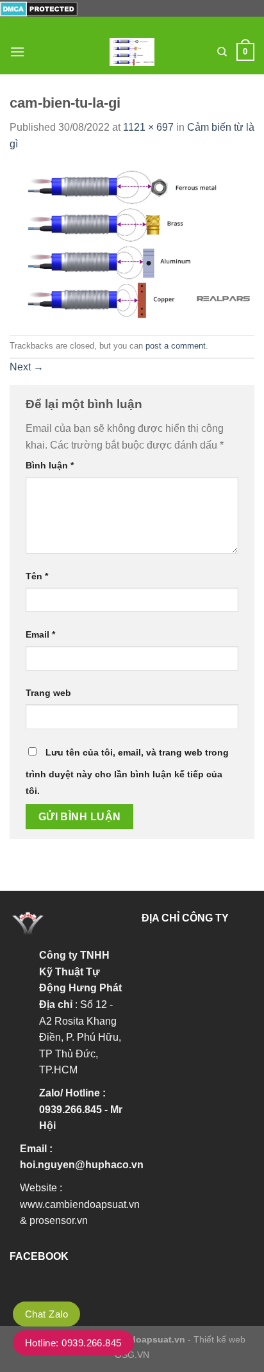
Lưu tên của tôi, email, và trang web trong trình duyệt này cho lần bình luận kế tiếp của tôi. (127, 771)
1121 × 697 (148, 127)
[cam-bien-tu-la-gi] (132, 242)
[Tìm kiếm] (222, 52)
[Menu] (17, 51)
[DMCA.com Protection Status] (39, 8)
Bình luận (50, 465)
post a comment (175, 346)
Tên (37, 576)
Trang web (48, 693)
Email (40, 634)
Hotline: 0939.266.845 (73, 1342)
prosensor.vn (58, 1220)
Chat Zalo (46, 1314)
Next (27, 366)
